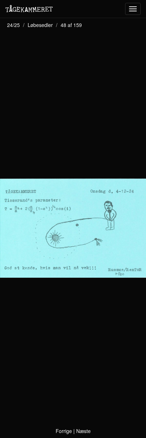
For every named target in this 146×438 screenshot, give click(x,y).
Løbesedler (40, 24)
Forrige (64, 430)
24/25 (13, 24)
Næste (83, 430)
